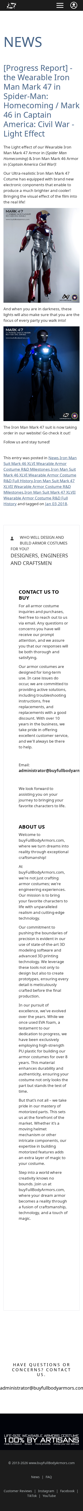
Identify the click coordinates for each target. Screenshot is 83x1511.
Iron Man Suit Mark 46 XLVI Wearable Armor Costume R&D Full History (39, 475)
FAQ (49, 1477)
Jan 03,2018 (56, 503)
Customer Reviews (18, 1491)
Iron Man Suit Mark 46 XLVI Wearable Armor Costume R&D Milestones (40, 463)
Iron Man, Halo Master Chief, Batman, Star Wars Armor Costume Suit (39, 576)
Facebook (67, 1491)
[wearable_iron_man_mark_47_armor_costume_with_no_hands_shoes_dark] (41, 329)
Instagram (46, 1491)
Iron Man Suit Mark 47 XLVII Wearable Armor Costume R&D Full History (39, 498)
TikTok (32, 1496)
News (22, 41)
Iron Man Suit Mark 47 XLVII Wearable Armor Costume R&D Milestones (39, 486)
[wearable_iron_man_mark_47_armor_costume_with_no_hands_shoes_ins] (41, 211)
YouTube (49, 1496)
